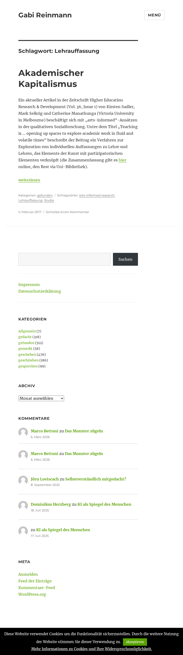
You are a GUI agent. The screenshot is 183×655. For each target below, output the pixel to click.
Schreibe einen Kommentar (67, 212)
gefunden (45, 195)
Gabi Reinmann (45, 15)
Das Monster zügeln (84, 431)
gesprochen (28, 366)
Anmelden (28, 574)
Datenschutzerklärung (39, 291)
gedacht (25, 337)
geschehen (27, 354)
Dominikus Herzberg (51, 504)
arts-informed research (97, 195)
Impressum (29, 284)
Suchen (125, 259)
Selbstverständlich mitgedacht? (95, 479)
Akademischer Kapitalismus (51, 78)
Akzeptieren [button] (135, 642)
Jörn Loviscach (45, 479)
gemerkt (25, 348)
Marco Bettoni (44, 431)
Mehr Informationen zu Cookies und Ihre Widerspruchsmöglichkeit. (91, 649)
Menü (154, 15)
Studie (49, 200)
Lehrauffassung (30, 200)
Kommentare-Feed (36, 587)
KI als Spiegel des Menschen (104, 504)
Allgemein (27, 331)
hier (122, 160)
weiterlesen (29, 180)
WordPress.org (32, 594)
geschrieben (28, 360)
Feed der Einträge (35, 581)
